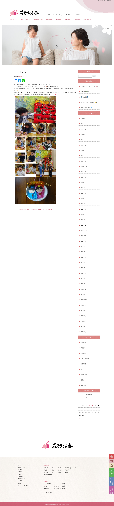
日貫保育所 (84, 374)
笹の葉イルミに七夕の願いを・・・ (90, 102)
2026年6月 (83, 129)
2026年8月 (83, 118)
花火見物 (84, 97)
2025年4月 (83, 203)
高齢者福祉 (49, 19)
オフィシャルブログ (23, 485)
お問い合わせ (87, 19)
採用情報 (67, 19)
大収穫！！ (50, 209)
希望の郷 (83, 353)
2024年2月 (83, 278)
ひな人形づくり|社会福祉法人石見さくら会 (104, 0)
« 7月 (79, 418)
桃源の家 (83, 342)
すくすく (83, 369)
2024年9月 (83, 241)
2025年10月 (84, 171)
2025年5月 (83, 198)
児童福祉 (58, 19)
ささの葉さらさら (85, 107)
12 (89, 406)
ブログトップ (89, 71)
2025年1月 (83, 219)
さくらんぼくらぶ (48, 492)
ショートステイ (75, 468)
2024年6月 (83, 257)
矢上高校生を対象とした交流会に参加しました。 (30, 209)
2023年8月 (83, 305)
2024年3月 (83, 273)
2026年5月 (83, 134)
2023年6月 (83, 310)
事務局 (83, 380)
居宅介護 (83, 385)
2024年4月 (83, 268)
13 (92, 406)
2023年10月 (84, 300)
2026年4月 (83, 139)
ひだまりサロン (86, 468)
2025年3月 (83, 209)
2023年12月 (84, 289)
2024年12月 (84, 225)
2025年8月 (83, 182)
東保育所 (83, 364)
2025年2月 (83, 214)
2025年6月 (83, 193)
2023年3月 (83, 326)
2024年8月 (83, 246)
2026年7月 (83, 123)
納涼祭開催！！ (87, 91)
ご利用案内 (77, 19)
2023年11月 (84, 294)
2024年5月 (83, 262)
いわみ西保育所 (85, 358)
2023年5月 (83, 316)
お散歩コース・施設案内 (60, 484)
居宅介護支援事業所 (48, 474)
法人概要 (20, 469)
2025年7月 (83, 187)
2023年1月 (83, 332)
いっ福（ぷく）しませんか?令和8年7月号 (90, 86)
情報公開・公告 (38, 19)
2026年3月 (83, 145)
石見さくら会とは (25, 19)
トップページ (13, 19)
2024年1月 (83, 284)
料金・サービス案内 (57, 468)
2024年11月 (84, 230)
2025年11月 (84, 166)
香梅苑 (83, 348)
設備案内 (67, 468)
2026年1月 (83, 155)
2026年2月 (83, 150)
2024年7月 (83, 252)
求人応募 (20, 481)
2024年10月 (84, 235)
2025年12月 (84, 161)
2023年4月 (83, 321)
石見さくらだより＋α (23, 483)
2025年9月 (83, 177)
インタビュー (21, 474)
